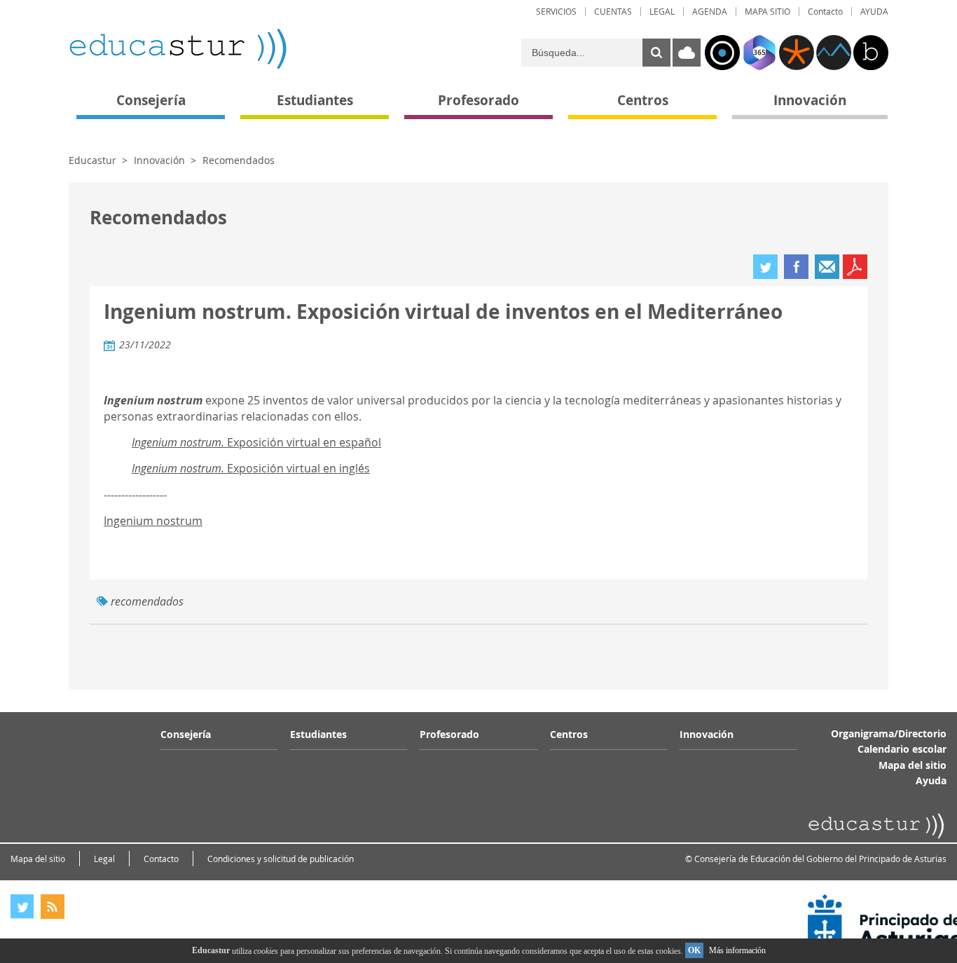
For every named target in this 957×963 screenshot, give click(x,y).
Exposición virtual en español (256, 442)
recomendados (147, 601)
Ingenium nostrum (153, 520)
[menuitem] (556, 11)
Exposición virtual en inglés (251, 468)
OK (694, 950)
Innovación (159, 160)
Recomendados (238, 160)
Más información (737, 950)
